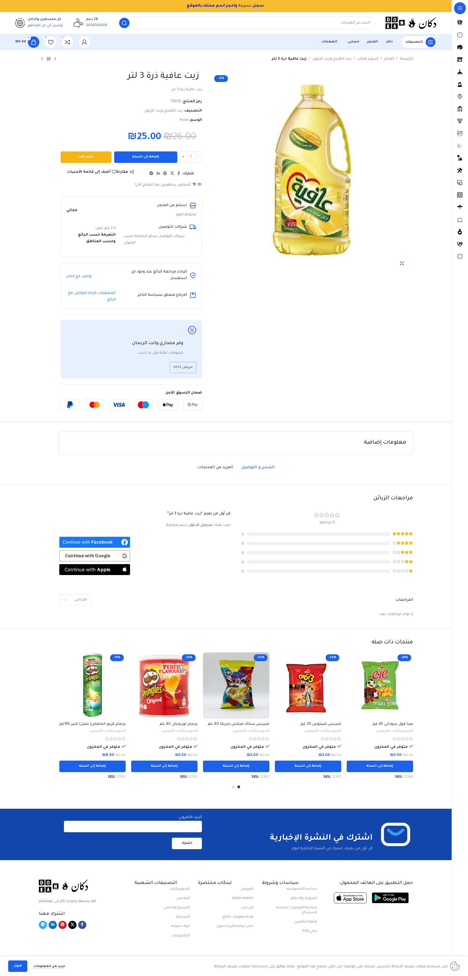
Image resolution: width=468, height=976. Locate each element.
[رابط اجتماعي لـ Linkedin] (158, 174)
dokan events (243, 898)
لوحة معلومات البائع (238, 917)
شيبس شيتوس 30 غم (321, 724)
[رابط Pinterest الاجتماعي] (165, 174)
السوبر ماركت (367, 59)
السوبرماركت (180, 889)
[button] (380, 766)
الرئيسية (406, 59)
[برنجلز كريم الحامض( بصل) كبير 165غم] (92, 685)
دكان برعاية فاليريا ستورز (235, 926)
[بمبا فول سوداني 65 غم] (380, 685)
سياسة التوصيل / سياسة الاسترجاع (296, 910)
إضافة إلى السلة (145, 157)
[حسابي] (84, 42)
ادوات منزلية (180, 926)
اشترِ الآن (86, 157)
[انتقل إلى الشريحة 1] (238, 787)
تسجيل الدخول (200, 525)
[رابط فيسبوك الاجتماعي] (179, 174)
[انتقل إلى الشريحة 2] (233, 787)
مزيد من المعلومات (49, 966)
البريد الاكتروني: (190, 817)
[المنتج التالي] (42, 59)
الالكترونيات (181, 936)
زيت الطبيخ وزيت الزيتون (331, 59)
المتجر (389, 59)
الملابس (183, 898)
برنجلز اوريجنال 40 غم (179, 724)
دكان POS (310, 931)
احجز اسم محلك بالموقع (211, 6)
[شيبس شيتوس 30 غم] (308, 685)
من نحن (248, 908)
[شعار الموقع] (410, 23)
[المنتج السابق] (55, 59)
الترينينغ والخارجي (177, 908)
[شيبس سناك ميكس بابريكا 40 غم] (236, 685)
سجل (258, 6)
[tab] (258, 468)
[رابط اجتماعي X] (172, 174)
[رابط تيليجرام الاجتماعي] (151, 174)
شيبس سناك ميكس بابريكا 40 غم (238, 724)
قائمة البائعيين (306, 922)
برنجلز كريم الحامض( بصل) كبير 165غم (92, 724)
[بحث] (124, 23)
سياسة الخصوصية (302, 889)
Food (184, 120)
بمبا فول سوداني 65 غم (393, 724)
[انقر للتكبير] (402, 263)
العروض (247, 889)
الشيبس (383, 731)
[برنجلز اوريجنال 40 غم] (164, 685)
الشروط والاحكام (304, 898)
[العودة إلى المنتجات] (48, 59)
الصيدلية (183, 917)
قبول (18, 966)
